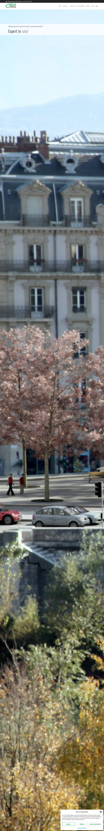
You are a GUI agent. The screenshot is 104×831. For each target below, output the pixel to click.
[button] (101, 812)
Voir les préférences (95, 824)
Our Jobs (65, 6)
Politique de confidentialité (81, 828)
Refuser (82, 824)
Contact (88, 6)
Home (60, 6)
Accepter (68, 824)
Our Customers (80, 6)
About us (73, 6)
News (93, 6)
